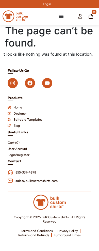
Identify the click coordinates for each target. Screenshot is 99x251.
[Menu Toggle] (61, 16)
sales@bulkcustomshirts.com (36, 181)
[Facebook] (30, 83)
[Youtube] (47, 83)
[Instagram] (13, 83)
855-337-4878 (25, 172)
